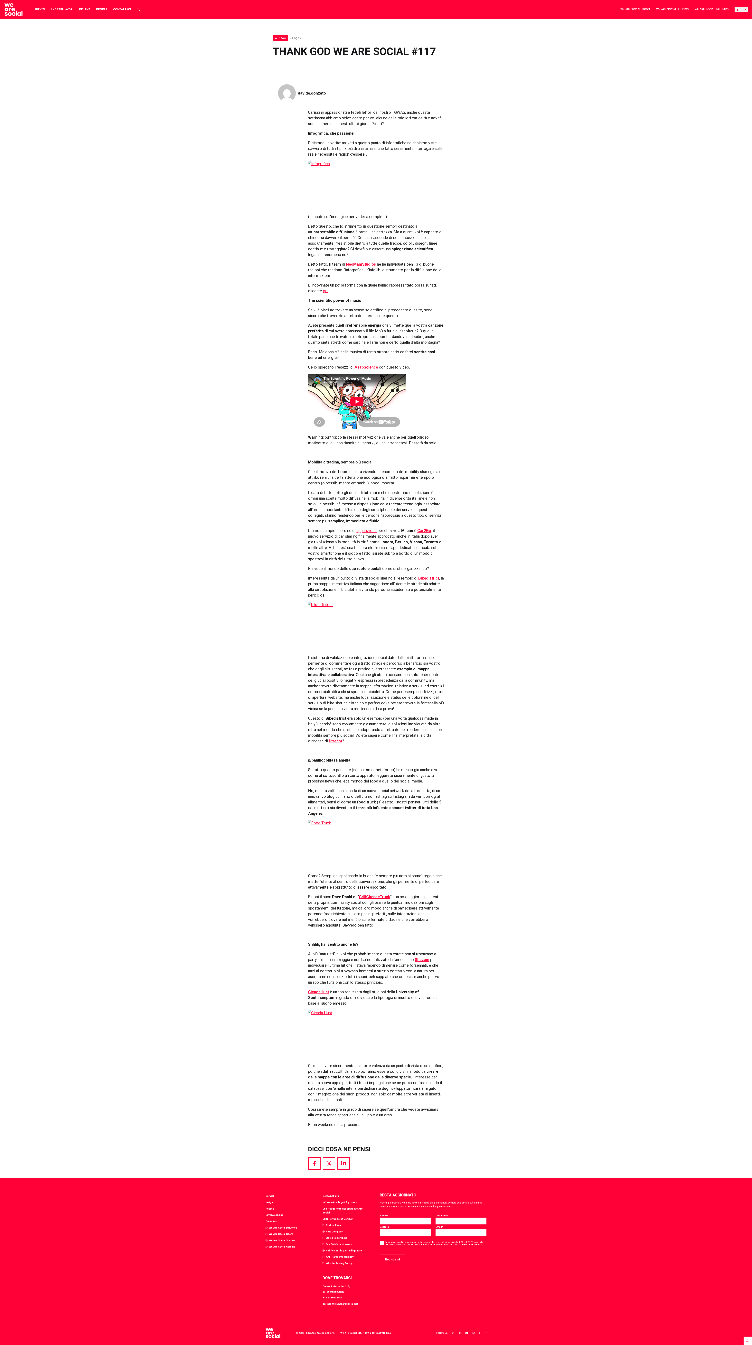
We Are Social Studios (672, 9)
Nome (384, 1215)
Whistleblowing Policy (339, 1263)
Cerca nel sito (331, 1195)
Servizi (39, 9)
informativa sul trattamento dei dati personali (423, 1242)
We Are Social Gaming (282, 1246)
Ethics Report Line (336, 1237)
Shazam (422, 959)
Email (439, 1226)
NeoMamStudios (361, 264)
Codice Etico (333, 1225)
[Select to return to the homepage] (10, 9)
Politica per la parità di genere (344, 1250)
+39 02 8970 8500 (332, 1297)
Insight (84, 9)
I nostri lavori (62, 9)
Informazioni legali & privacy (340, 1202)
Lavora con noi (274, 1214)
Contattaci (122, 9)
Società (384, 1226)
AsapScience (366, 367)
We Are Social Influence (712, 9)
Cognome (442, 1215)
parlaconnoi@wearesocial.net (340, 1303)
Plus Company (334, 1231)
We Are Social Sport (635, 9)
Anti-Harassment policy (339, 1256)
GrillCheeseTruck (374, 896)
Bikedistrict (428, 578)
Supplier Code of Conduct (338, 1218)
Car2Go (424, 530)
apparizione (366, 530)
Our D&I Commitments (339, 1244)
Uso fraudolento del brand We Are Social (343, 1210)
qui (325, 290)
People (101, 9)
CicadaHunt (318, 992)
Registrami (392, 1259)
